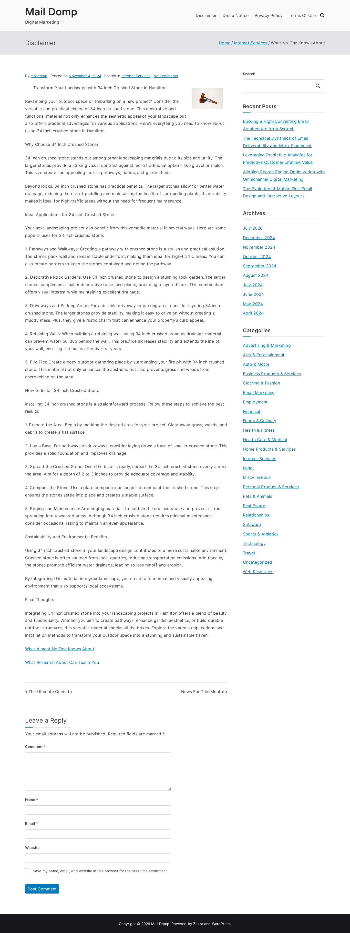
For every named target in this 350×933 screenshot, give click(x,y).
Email (31, 823)
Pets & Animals (257, 496)
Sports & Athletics (261, 533)
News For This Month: (202, 691)
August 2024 (256, 275)
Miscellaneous (257, 477)
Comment (35, 746)
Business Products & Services (272, 373)
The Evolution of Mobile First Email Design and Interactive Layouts (277, 192)
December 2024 (259, 237)
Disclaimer (206, 15)
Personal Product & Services (271, 486)
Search (249, 74)
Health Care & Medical (265, 439)
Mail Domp (51, 11)
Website (32, 847)
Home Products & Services (269, 449)
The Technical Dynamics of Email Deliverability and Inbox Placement (277, 142)
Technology (254, 543)
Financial (251, 411)
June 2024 (253, 294)
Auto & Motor (256, 364)
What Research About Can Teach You (62, 662)
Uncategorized (257, 562)
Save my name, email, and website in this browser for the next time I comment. (100, 871)
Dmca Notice (236, 15)
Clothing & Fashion (261, 383)
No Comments (165, 76)
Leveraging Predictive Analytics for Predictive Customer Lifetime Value (278, 158)
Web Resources (258, 571)
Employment (255, 401)
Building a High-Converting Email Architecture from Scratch (276, 125)
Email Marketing (259, 392)
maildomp (38, 76)
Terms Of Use (302, 15)
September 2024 (259, 265)
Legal (248, 467)
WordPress (221, 923)
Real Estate (254, 505)
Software (252, 524)
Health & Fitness (259, 430)
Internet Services (136, 76)
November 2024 (259, 247)
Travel (249, 552)
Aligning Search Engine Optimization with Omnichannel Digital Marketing (284, 175)
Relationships (256, 515)
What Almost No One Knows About (59, 648)
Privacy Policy (269, 15)
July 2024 (253, 284)
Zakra (198, 923)
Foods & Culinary (259, 420)
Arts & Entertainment (263, 354)
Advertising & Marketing (267, 345)
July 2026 (253, 228)
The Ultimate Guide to (50, 691)
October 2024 (257, 256)
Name (31, 799)
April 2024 (253, 313)
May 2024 (253, 303)
